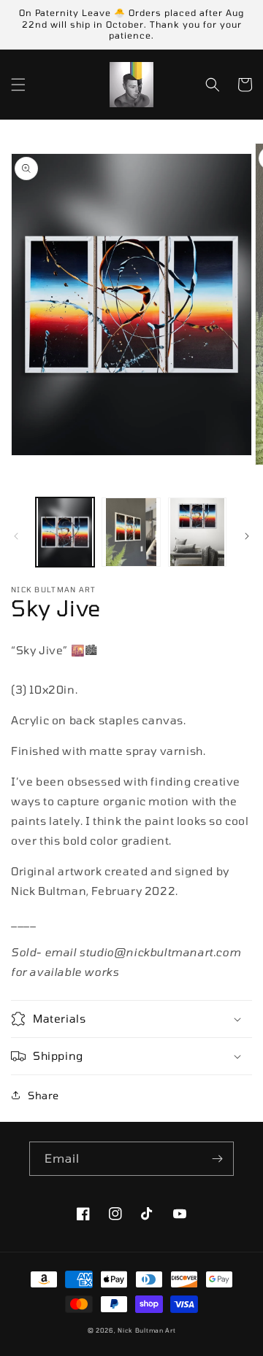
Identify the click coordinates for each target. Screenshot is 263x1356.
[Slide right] (247, 536)
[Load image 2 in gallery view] (131, 531)
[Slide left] (16, 536)
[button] (18, 85)
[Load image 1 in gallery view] (65, 531)
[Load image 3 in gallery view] (197, 531)
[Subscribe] (217, 1159)
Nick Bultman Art (146, 1330)
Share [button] (43, 1095)
